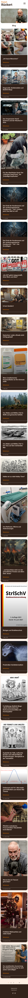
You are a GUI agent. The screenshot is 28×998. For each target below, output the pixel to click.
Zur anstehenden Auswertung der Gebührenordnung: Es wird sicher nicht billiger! (13, 968)
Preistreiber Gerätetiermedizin (13, 665)
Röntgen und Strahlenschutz (12, 630)
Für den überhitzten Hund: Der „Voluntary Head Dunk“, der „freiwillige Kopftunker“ (13, 174)
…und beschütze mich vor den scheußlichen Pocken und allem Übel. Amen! (13, 571)
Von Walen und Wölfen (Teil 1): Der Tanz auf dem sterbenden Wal (13, 445)
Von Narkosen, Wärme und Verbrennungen (12, 527)
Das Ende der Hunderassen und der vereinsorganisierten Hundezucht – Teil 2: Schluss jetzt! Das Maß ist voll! (13, 208)
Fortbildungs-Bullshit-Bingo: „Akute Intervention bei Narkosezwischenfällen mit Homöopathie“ (12, 708)
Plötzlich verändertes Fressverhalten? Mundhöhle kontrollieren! (12, 827)
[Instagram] (15, 993)
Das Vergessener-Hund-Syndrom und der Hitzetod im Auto (13, 120)
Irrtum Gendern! (8, 306)
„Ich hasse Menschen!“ (10, 59)
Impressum (14, 990)
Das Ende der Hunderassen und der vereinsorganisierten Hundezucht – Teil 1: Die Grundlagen (13, 243)
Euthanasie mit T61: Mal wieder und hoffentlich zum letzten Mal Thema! (13, 789)
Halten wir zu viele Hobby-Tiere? (14, 476)
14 (19, 982)
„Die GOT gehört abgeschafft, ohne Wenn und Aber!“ (12, 276)
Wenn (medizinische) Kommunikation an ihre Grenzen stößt (13, 379)
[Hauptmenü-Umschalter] (24, 3)
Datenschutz (14, 988)
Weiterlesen (6, 62)
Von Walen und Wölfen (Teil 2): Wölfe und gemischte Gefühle (13, 414)
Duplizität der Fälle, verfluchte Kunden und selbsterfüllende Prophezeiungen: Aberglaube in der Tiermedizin (13, 755)
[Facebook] (13, 993)
